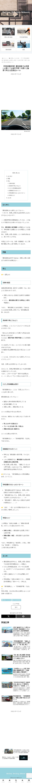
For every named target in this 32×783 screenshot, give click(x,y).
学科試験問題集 (17, 600)
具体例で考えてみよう (15, 185)
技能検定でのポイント (15, 190)
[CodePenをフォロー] (23, 616)
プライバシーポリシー (16, 777)
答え (9, 181)
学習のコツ (12, 195)
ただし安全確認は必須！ (15, 188)
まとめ (9, 197)
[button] (28, 428)
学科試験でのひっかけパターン (17, 193)
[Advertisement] (16, 91)
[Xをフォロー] (8, 616)
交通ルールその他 (7, 600)
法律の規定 (12, 183)
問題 (9, 178)
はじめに (10, 176)
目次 (13, 173)
